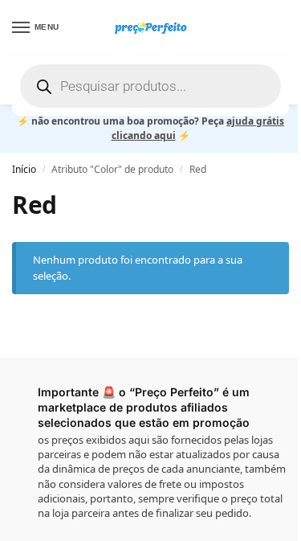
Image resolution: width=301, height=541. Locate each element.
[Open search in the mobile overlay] (150, 86)
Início (24, 169)
